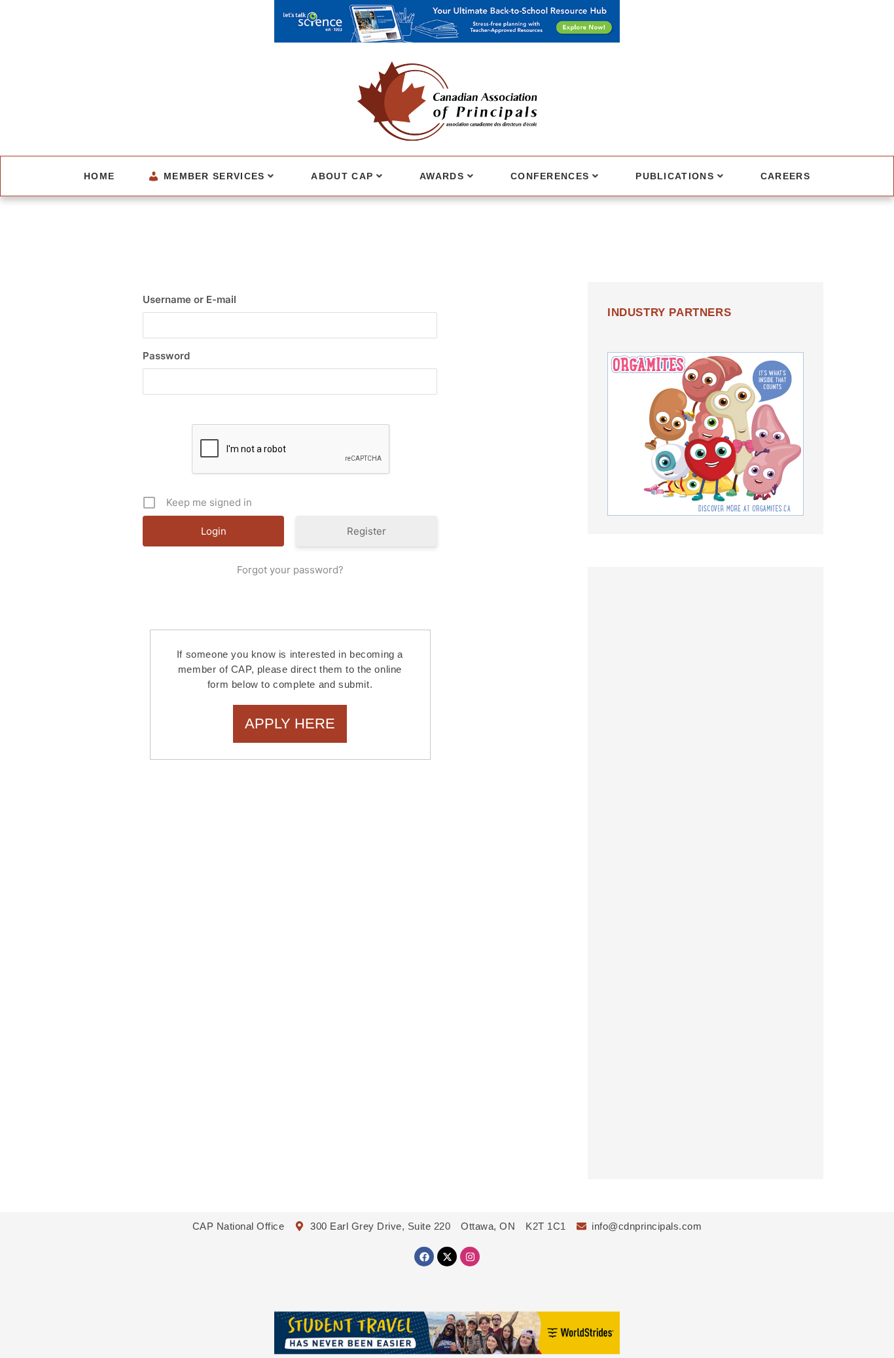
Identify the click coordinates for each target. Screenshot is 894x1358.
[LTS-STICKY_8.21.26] (447, 38)
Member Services (214, 176)
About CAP (342, 176)
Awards (442, 176)
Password (166, 355)
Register (366, 531)
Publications (674, 176)
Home (99, 176)
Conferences (549, 176)
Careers (785, 176)
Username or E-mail (189, 299)
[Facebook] (424, 1256)
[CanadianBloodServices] (705, 511)
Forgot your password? (290, 569)
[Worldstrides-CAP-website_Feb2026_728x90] (447, 1350)
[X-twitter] (447, 1256)
